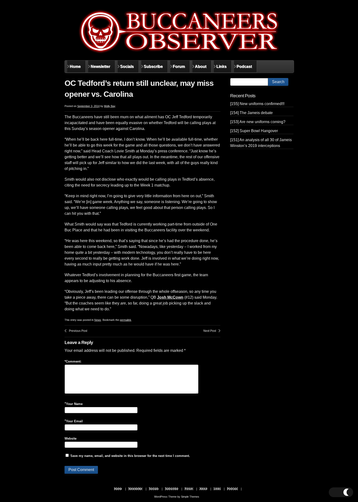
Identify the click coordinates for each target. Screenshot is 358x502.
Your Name (74, 404)
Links (221, 66)
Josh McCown (170, 297)
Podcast (244, 66)
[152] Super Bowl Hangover (254, 131)
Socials (127, 66)
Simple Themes (190, 496)
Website (70, 438)
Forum (179, 66)
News (97, 319)
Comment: (73, 361)
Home (75, 66)
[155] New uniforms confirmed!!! (257, 104)
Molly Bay (109, 106)
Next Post (209, 331)
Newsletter (100, 66)
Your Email (74, 421)
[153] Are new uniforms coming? (257, 122)
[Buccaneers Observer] (179, 31)
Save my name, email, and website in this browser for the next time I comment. (130, 456)
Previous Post (78, 331)
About (200, 66)
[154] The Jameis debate (251, 113)
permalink (125, 319)
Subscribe (153, 66)
